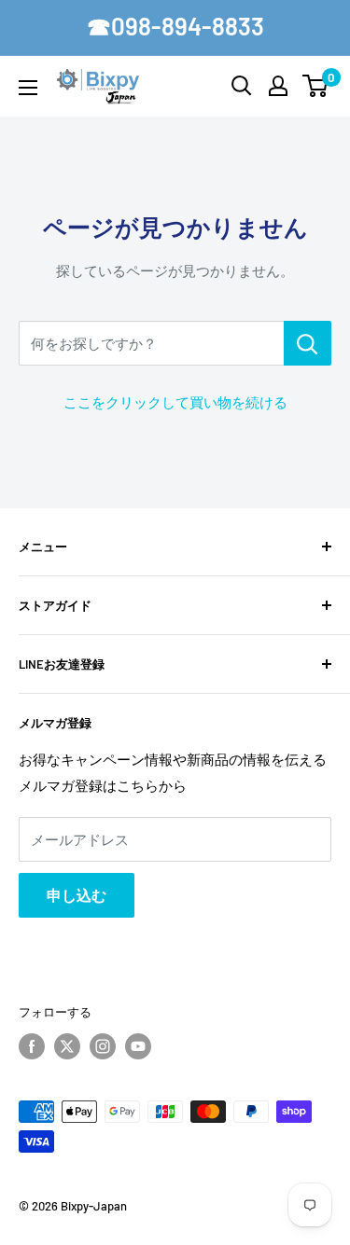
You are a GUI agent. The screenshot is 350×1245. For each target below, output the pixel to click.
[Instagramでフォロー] (103, 1046)
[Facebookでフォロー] (32, 1046)
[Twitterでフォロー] (67, 1046)
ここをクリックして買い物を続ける (175, 402)
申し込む (76, 895)
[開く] (241, 86)
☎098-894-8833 (175, 25)
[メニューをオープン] (28, 87)
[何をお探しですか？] (307, 343)
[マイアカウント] (278, 86)
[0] (316, 86)
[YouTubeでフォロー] (138, 1046)
